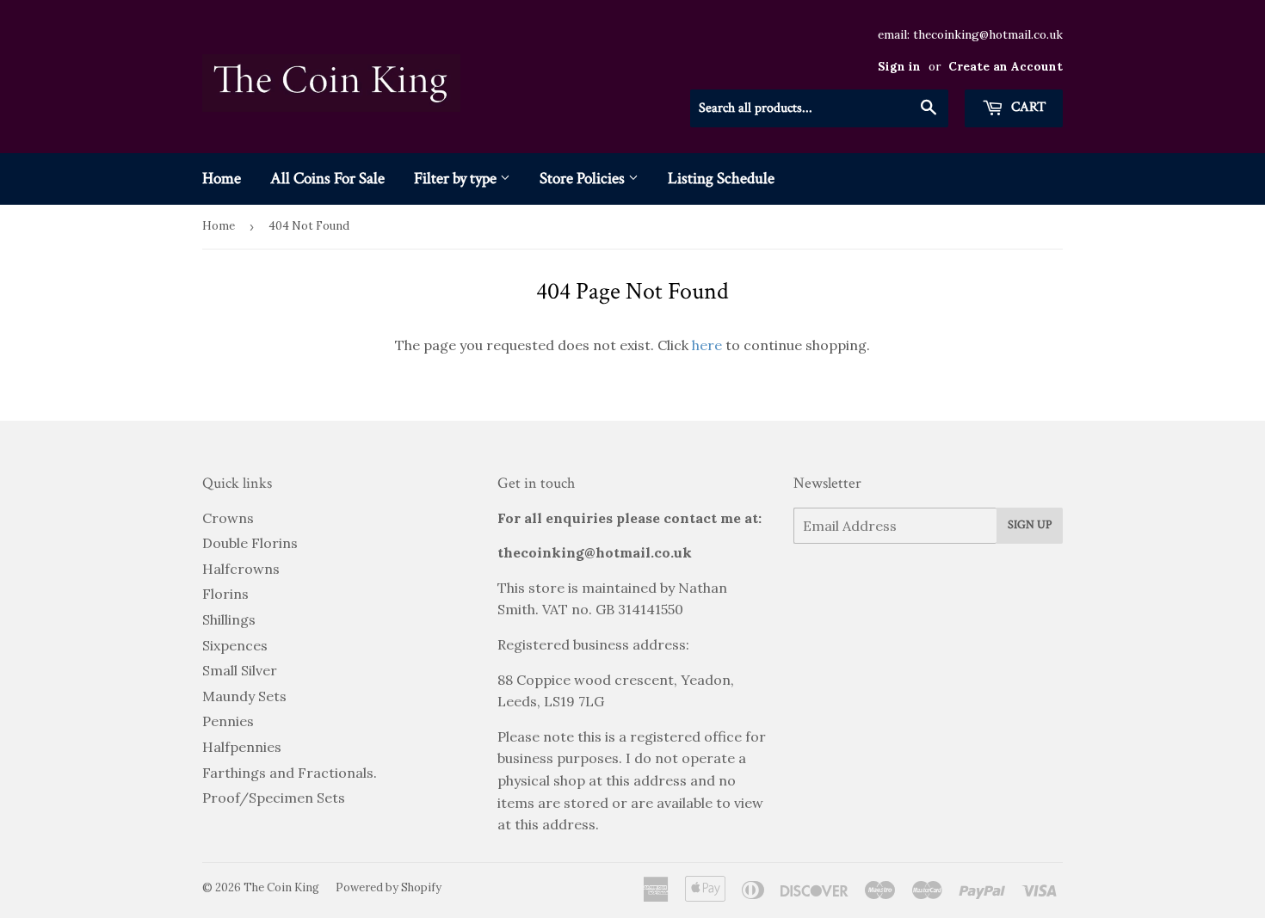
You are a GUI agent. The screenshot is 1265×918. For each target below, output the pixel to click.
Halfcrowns (241, 568)
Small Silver (239, 670)
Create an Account (1005, 66)
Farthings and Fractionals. (289, 772)
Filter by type (457, 178)
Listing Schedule (721, 178)
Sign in (899, 66)
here (707, 345)
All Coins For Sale (327, 178)
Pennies (228, 721)
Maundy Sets (244, 696)
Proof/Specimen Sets (273, 797)
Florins (225, 593)
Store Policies (584, 178)
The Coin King (281, 887)
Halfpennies (241, 746)
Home (221, 178)
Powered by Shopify (388, 887)
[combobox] (819, 108)
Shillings (229, 619)
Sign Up (1030, 525)
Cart (1027, 107)
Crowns (228, 518)
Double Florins (250, 542)
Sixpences (235, 645)
